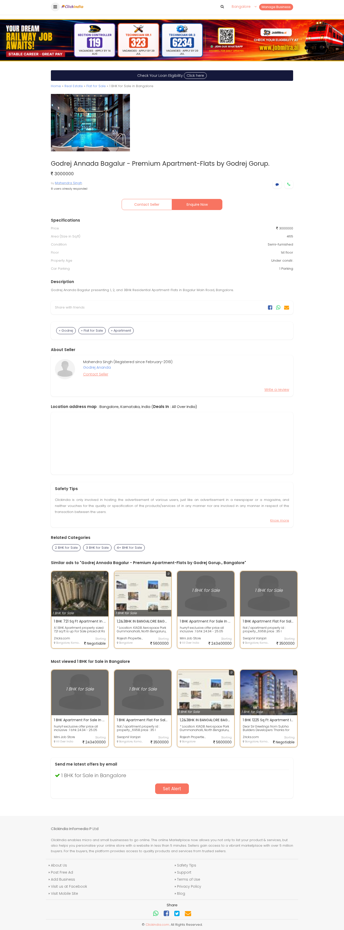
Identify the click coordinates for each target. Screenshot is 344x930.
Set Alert (172, 789)
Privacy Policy (189, 886)
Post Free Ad (62, 872)
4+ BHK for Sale (129, 547)
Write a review (276, 389)
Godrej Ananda (97, 367)
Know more (279, 520)
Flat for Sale (96, 86)
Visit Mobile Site (64, 893)
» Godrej (66, 330)
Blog (181, 893)
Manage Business (276, 7)
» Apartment (121, 330)
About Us (59, 865)
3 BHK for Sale (97, 547)
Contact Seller (146, 204)
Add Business (63, 879)
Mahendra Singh (68, 183)
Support (184, 872)
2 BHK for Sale (66, 547)
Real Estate (73, 86)
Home (56, 86)
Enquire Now (197, 204)
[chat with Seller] (277, 184)
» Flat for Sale (92, 330)
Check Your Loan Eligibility (170, 75)
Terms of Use (188, 879)
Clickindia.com (157, 924)
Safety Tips (186, 865)
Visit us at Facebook (69, 886)
